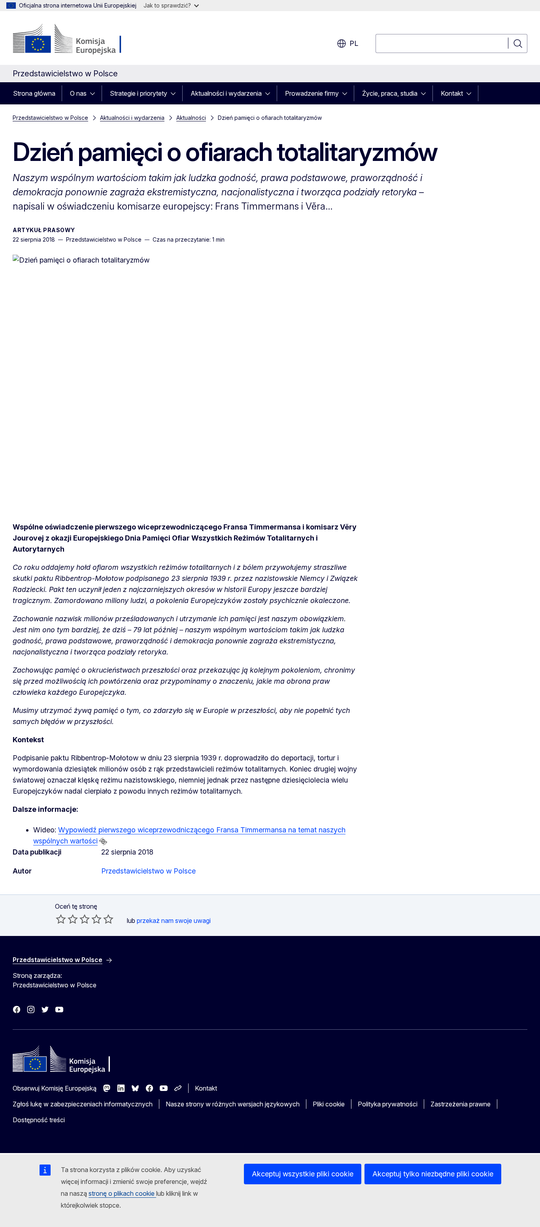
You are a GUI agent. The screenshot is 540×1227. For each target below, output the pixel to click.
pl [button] (353, 43)
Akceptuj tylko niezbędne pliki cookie (432, 1174)
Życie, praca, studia (389, 93)
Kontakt (452, 93)
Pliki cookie (329, 1104)
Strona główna (34, 93)
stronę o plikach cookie (122, 1193)
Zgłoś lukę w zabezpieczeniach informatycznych (83, 1104)
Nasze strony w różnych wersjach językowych (233, 1104)
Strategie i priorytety (138, 93)
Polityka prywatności (387, 1104)
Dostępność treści (39, 1120)
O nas (78, 93)
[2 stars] (67, 919)
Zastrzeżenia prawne (460, 1104)
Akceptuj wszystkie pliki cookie (302, 1174)
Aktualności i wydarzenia (226, 93)
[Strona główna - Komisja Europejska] (76, 39)
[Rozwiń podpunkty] (95, 93)
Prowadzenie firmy (312, 93)
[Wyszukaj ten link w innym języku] (103, 841)
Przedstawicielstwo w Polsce (50, 117)
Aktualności (191, 117)
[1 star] (61, 919)
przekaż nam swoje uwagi (174, 921)
